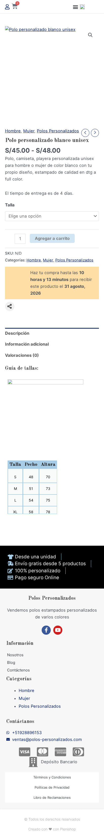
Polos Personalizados (58, 130)
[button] (75, 7)
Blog (11, 662)
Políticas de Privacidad (52, 787)
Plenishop (68, 829)
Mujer (28, 130)
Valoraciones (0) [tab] (22, 355)
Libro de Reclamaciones (52, 797)
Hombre (13, 130)
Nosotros (15, 654)
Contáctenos (18, 670)
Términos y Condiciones (52, 777)
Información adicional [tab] (27, 344)
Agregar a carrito (52, 238)
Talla (10, 204)
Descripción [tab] (17, 333)
